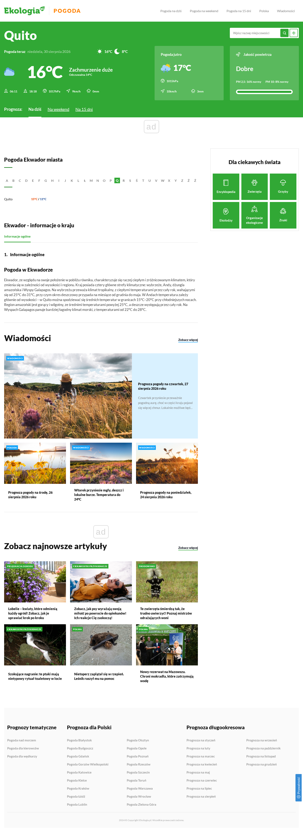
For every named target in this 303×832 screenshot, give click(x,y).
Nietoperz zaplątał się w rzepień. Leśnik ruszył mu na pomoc (99, 676)
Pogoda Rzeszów (138, 764)
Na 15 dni (84, 109)
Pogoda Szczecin (138, 772)
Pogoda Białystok (79, 740)
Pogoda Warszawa (140, 788)
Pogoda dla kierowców (23, 748)
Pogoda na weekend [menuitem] (204, 11)
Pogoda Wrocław (139, 796)
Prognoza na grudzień (261, 764)
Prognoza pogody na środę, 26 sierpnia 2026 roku (30, 494)
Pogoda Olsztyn (138, 740)
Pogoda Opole (137, 748)
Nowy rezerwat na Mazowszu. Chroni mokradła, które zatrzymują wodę (167, 676)
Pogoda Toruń (136, 780)
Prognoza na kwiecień (202, 764)
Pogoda (67, 11)
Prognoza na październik (263, 748)
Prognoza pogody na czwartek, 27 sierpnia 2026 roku (163, 386)
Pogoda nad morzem (21, 740)
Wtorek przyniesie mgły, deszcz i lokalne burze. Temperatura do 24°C (99, 494)
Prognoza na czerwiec (202, 780)
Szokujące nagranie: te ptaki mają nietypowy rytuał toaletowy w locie (35, 676)
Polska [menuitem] (264, 11)
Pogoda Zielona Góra (141, 804)
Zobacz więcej (188, 340)
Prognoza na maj (198, 772)
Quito (8, 199)
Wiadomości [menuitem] (286, 11)
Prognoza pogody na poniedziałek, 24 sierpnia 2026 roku (165, 494)
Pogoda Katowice (79, 772)
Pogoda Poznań (138, 756)
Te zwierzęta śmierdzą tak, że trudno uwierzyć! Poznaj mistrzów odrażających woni (166, 613)
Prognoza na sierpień (201, 796)
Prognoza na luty (198, 748)
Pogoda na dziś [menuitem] (171, 11)
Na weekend (58, 109)
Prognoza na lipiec (199, 788)
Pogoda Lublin (77, 804)
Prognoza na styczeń (201, 740)
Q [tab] (117, 180)
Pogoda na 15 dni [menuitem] (239, 11)
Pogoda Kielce (77, 780)
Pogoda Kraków (78, 788)
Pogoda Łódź (76, 796)
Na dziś (34, 109)
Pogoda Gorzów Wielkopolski (87, 764)
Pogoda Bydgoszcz (80, 748)
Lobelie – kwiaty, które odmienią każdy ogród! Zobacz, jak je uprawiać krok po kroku (32, 613)
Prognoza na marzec (201, 756)
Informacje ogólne (17, 236)
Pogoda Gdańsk (78, 756)
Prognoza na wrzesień (261, 740)
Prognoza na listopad (261, 756)
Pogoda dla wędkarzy (22, 756)
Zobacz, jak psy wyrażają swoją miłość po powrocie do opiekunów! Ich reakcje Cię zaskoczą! (100, 613)
